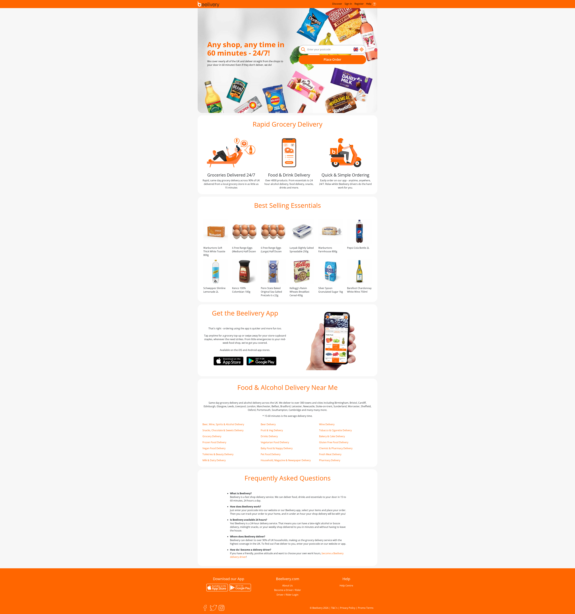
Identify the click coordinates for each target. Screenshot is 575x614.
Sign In (348, 3)
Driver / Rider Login (287, 594)
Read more (217, 72)
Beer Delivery (268, 424)
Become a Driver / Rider (287, 590)
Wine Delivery (327, 424)
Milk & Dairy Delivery (214, 460)
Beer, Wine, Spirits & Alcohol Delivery (223, 424)
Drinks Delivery (269, 436)
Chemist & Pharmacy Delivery (335, 448)
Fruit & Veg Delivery (272, 430)
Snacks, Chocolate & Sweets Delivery (222, 430)
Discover (337, 3)
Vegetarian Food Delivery (275, 442)
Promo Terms (365, 608)
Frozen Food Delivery (214, 442)
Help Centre (346, 585)
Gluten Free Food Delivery (333, 442)
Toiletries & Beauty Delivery (217, 454)
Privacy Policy (347, 608)
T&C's (334, 608)
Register (359, 3)
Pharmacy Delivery (329, 460)
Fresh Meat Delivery (330, 454)
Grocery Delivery (211, 436)
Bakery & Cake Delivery (332, 436)
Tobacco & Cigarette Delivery (335, 430)
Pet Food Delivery (270, 454)
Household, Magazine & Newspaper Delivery (286, 460)
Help (369, 3)
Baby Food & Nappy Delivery (277, 448)
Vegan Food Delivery (214, 448)
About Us (287, 585)
